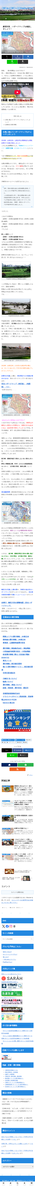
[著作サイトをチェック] (9, 765)
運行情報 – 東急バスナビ (12, 685)
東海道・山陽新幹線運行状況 (14, 643)
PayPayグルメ (7, 962)
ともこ (14, 1139)
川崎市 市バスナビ (10, 679)
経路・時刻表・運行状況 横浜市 (15, 688)
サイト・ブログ (21, 740)
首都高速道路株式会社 (11, 693)
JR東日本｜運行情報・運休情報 (13, 1076)
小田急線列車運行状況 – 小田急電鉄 (16, 651)
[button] (23, 62)
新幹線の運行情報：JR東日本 (14, 640)
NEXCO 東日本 (9, 703)
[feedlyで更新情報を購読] (26, 765)
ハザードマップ (12, 742)
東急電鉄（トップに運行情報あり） (14, 1078)
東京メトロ (7, 661)
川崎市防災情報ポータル (11, 1070)
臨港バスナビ (8, 682)
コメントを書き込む (17, 892)
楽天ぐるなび (14, 952)
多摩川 (29, 740)
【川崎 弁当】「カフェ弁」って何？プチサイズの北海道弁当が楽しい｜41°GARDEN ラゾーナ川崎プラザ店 (17, 1111)
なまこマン (15, 1153)
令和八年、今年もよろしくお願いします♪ (14, 1143)
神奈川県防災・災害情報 (11, 1072)
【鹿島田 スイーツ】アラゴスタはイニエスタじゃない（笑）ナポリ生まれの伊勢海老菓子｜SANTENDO (17, 1101)
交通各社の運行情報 (10, 124)
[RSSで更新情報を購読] (17, 769)
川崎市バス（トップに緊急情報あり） (15, 1082)
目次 (15, 116)
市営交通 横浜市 (9, 673)
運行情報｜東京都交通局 (12, 664)
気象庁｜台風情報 (9, 1074)
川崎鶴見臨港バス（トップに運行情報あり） (16, 1084)
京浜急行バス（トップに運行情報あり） (15, 1086)
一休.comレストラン (9, 959)
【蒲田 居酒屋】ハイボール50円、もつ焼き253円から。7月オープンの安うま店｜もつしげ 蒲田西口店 (17, 1120)
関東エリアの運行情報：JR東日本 (16, 636)
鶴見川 (20, 742)
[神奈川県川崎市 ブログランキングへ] (6, 1058)
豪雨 (26, 742)
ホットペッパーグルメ (10, 954)
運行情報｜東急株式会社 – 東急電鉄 (16, 648)
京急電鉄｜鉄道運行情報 (11, 1080)
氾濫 (4, 742)
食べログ (6, 957)
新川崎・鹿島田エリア (8, 740)
